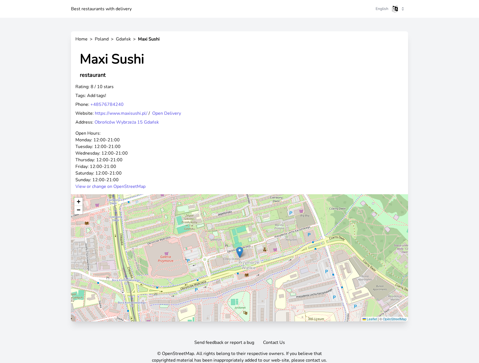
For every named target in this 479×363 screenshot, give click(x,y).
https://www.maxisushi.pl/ (121, 113)
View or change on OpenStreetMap (110, 186)
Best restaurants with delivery (101, 9)
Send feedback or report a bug (224, 342)
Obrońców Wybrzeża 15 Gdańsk (127, 122)
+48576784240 (107, 104)
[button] (239, 252)
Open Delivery (166, 113)
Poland (102, 39)
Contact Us (274, 342)
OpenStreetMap (395, 318)
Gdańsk (123, 39)
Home (81, 39)
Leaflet (371, 318)
